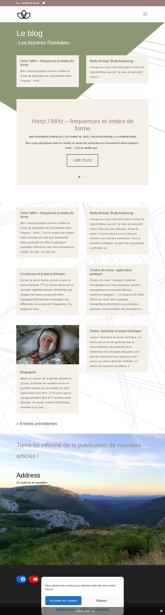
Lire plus (82, 160)
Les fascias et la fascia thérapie (42, 274)
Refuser (101, 600)
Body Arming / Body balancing (111, 61)
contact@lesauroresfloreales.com (37, 508)
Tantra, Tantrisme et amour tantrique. (116, 331)
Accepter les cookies (63, 600)
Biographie (28, 372)
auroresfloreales (49, 137)
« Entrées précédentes (36, 423)
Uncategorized (102, 137)
